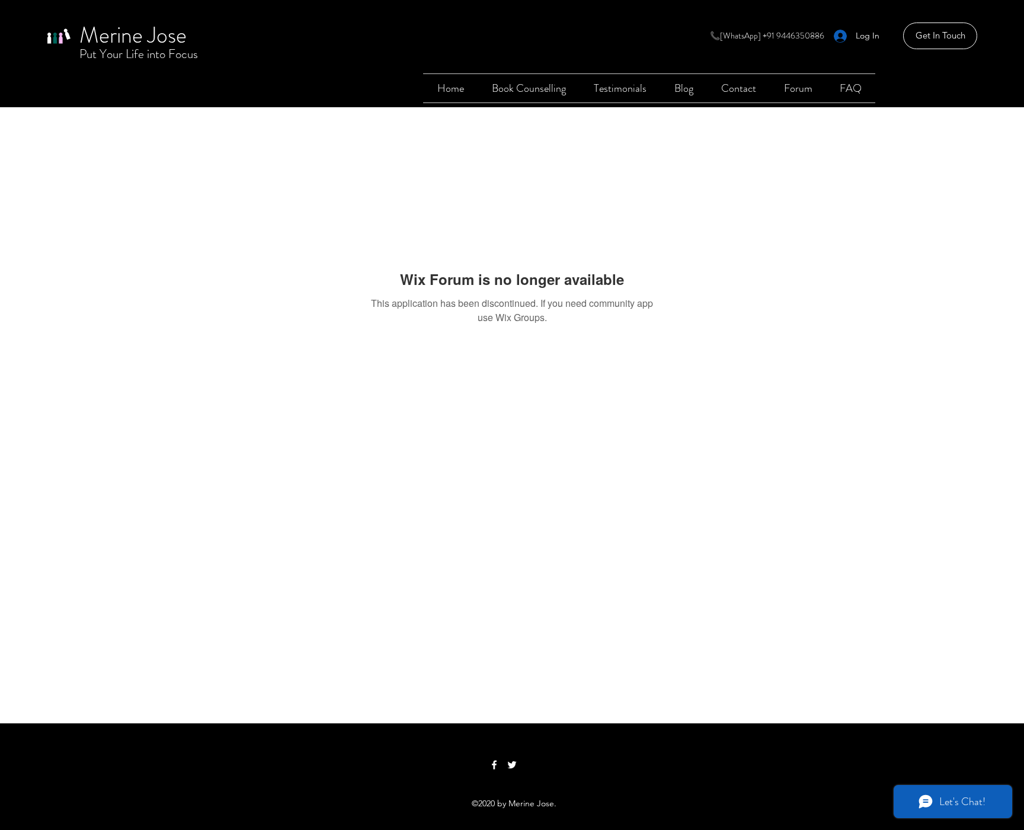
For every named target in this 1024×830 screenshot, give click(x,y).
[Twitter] (512, 765)
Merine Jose (133, 35)
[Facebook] (494, 765)
